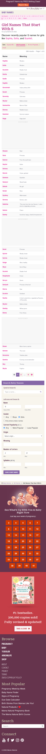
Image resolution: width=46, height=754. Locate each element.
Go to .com (35, 8)
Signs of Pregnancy (10, 696)
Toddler (6, 651)
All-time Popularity (33, 45)
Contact (5, 667)
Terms (4, 674)
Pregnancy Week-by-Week (13, 688)
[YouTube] (3, 741)
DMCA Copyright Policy (12, 677)
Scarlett (28, 38)
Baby (4, 647)
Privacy (5, 671)
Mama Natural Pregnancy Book (16, 710)
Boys (15, 417)
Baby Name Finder (10, 692)
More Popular (18, 428)
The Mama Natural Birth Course (16, 714)
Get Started (5, 16)
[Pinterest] (22, 741)
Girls (22, 417)
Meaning (6, 440)
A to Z (4, 48)
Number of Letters (10, 449)
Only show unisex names (14, 421)
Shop (4, 659)
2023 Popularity (20, 45)
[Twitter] (12, 741)
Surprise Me (10, 45)
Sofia (16, 38)
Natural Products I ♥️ (11, 706)
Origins (25, 18)
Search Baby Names (11, 472)
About (4, 664)
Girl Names (17, 483)
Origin (5, 432)
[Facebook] (8, 741)
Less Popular (32, 428)
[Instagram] (17, 741)
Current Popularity (12, 425)
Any (7, 417)
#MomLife (7, 655)
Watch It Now (23, 5)
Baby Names (8, 12)
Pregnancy (7, 643)
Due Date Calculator (11, 699)
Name (5, 402)
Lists (19, 18)
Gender (6, 414)
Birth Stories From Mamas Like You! (18, 703)
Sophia (9, 38)
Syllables (9, 460)
